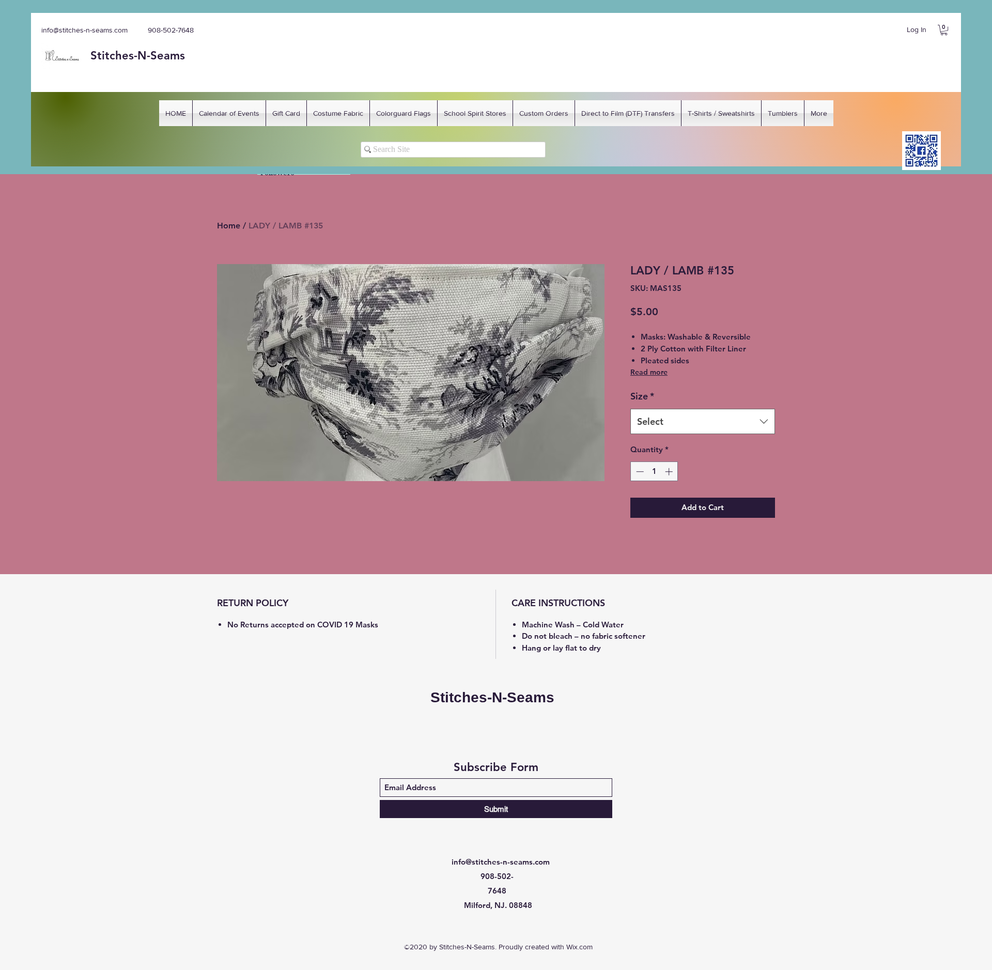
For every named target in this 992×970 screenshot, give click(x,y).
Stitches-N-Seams (492, 697)
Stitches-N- (120, 56)
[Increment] (670, 471)
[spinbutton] (654, 471)
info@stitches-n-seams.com (84, 30)
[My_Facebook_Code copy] (921, 150)
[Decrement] (639, 471)
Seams (167, 56)
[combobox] (702, 422)
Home (228, 225)
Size (642, 396)
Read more (649, 372)
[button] (944, 30)
